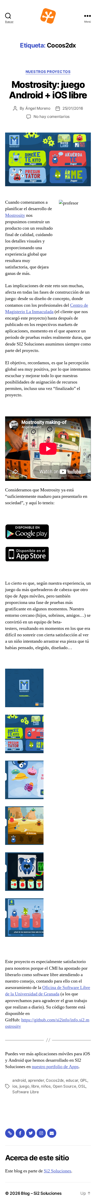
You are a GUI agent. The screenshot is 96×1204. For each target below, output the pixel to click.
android (19, 1080)
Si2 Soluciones (57, 1171)
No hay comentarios (52, 116)
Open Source (64, 1086)
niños (46, 1086)
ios (14, 1086)
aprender (36, 1080)
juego (24, 1086)
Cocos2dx (55, 1080)
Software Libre (25, 1091)
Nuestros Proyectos (48, 71)
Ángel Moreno (37, 108)
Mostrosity (15, 215)
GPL (83, 1080)
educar (72, 1080)
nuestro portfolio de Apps (55, 1067)
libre (35, 1086)
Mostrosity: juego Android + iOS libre (48, 90)
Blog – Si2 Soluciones (41, 1193)
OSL (82, 1086)
